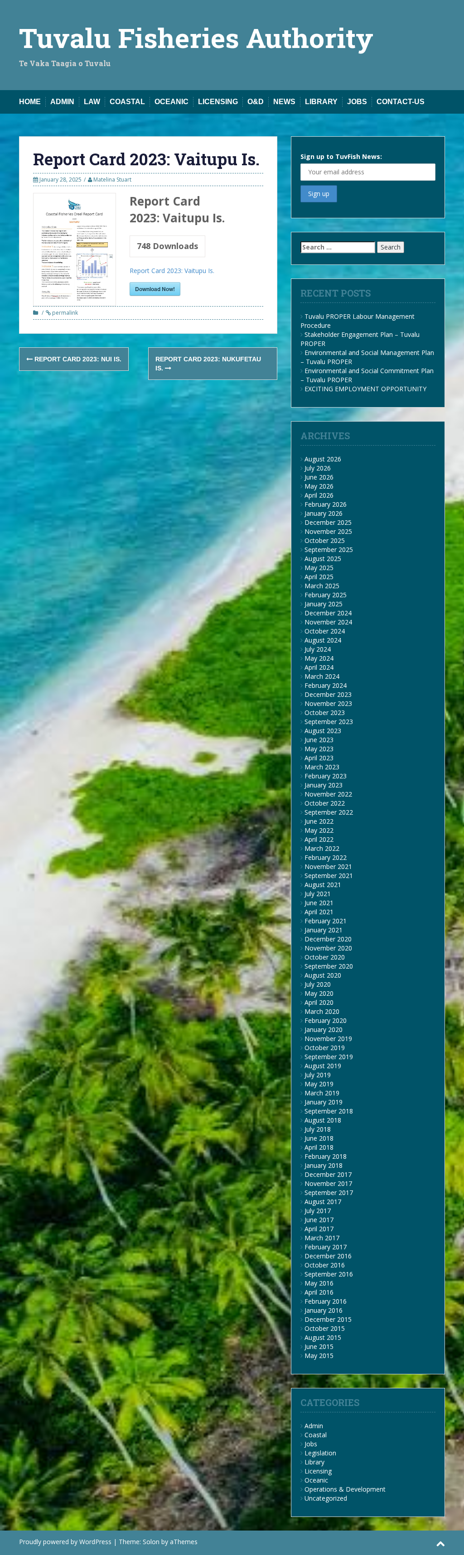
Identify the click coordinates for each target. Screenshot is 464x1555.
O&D (255, 102)
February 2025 (325, 594)
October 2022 (324, 803)
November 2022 (328, 794)
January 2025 (323, 604)
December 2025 (328, 522)
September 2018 (328, 1111)
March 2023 (321, 767)
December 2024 (328, 613)
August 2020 (322, 975)
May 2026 (319, 486)
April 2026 (319, 495)
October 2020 (324, 957)
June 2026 (319, 477)
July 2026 (317, 468)
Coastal (127, 102)
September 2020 (328, 966)
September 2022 (328, 812)
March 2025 (321, 585)
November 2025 (328, 531)
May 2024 (319, 658)
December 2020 (328, 939)
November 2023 (328, 703)
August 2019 (322, 1065)
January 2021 (323, 930)
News (284, 102)
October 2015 (324, 1328)
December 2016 (328, 1256)
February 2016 (325, 1301)
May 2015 (319, 1355)
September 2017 (328, 1192)
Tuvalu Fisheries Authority (196, 37)
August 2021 (322, 884)
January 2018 (323, 1165)
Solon (151, 1541)
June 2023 (319, 739)
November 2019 (328, 1038)
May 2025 (319, 567)
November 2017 (328, 1183)
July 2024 (317, 649)
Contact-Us (401, 102)
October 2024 (324, 631)
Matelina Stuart (112, 179)
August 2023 (322, 730)
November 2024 (328, 622)
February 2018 (325, 1156)
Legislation (320, 1453)
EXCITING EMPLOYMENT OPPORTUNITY (365, 388)
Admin (62, 102)
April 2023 (319, 758)
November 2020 (328, 948)
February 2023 (325, 776)
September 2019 (328, 1056)
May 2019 (319, 1084)
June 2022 (319, 821)
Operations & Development (345, 1489)
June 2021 (319, 902)
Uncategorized (325, 1498)
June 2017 (319, 1219)
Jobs (357, 102)
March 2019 (321, 1093)
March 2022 (321, 848)
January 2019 (323, 1102)
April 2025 (319, 576)
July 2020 (317, 984)
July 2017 (317, 1210)
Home (30, 102)
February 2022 (325, 857)
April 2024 (319, 667)
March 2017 (321, 1237)
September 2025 (328, 549)
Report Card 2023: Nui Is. (77, 359)
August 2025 (322, 558)
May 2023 (319, 748)
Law (92, 102)
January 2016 (323, 1310)
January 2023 (323, 785)
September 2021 (328, 875)
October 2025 (324, 540)
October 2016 (324, 1265)
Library (321, 102)
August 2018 (322, 1120)
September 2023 (328, 721)
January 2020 (323, 1029)
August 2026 (322, 459)
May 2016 (319, 1283)
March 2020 (321, 1011)
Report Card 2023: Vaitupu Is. (172, 270)
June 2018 (319, 1138)
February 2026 (325, 504)
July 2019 (317, 1074)
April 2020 (319, 1002)
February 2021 (325, 921)
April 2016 (319, 1292)
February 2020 (325, 1020)
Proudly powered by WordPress (65, 1541)
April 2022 (319, 839)
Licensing (218, 102)
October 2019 (324, 1047)
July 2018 (317, 1129)
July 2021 (317, 893)
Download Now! (155, 289)
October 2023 (324, 712)
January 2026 (323, 513)
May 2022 (319, 830)
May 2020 (319, 993)
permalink (64, 313)
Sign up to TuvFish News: (341, 156)
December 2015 (328, 1319)
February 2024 (325, 685)
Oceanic (171, 102)
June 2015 (319, 1346)
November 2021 (328, 866)
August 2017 (322, 1201)
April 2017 (319, 1228)
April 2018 (319, 1147)
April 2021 (319, 911)
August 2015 (322, 1337)
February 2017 (325, 1247)
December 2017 (328, 1174)
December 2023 (328, 694)
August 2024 (322, 640)
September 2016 (328, 1274)
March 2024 (321, 676)
